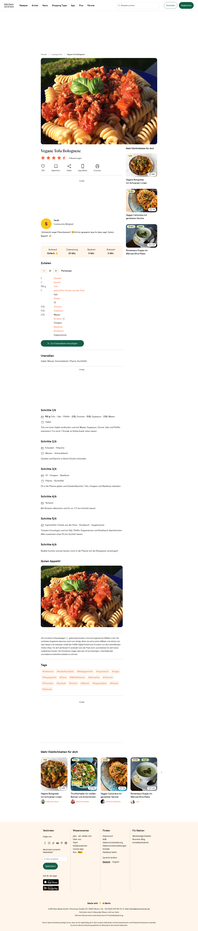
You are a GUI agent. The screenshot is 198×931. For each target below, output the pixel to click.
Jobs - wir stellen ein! (82, 836)
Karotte (57, 282)
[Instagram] (49, 843)
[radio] (43, 158)
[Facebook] (45, 843)
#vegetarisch (102, 671)
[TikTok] (53, 843)
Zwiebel (57, 278)
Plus (77, 852)
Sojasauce (58, 310)
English (115, 862)
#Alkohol (85, 683)
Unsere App (78, 849)
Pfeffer (57, 298)
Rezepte (44, 54)
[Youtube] (57, 843)
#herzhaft (61, 683)
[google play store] (55, 889)
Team (75, 842)
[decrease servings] (44, 271)
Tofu (56, 286)
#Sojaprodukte (100, 683)
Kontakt (106, 849)
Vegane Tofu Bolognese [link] (76, 54)
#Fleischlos (47, 683)
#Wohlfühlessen (77, 677)
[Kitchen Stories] (9, 5)
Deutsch (106, 862)
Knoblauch (59, 330)
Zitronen (58, 306)
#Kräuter (114, 683)
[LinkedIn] (66, 843)
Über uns (77, 839)
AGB (104, 839)
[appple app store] (55, 882)
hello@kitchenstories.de (139, 909)
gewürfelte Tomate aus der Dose (69, 290)
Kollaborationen (80, 845)
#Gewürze (108, 677)
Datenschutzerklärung (113, 842)
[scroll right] (161, 772)
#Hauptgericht (49, 677)
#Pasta (63, 677)
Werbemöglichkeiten (141, 836)
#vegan (115, 671)
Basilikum (58, 326)
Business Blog (138, 839)
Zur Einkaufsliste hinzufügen (64, 343)
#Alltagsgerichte (85, 671)
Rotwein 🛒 (59, 318)
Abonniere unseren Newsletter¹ (51, 850)
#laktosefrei (94, 677)
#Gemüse (47, 689)
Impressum (108, 836)
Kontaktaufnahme (140, 842)
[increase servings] (56, 271)
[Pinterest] (62, 843)
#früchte (73, 683)
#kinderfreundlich (65, 671)
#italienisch (48, 671)
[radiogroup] (54, 158)
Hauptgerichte (56, 54)
